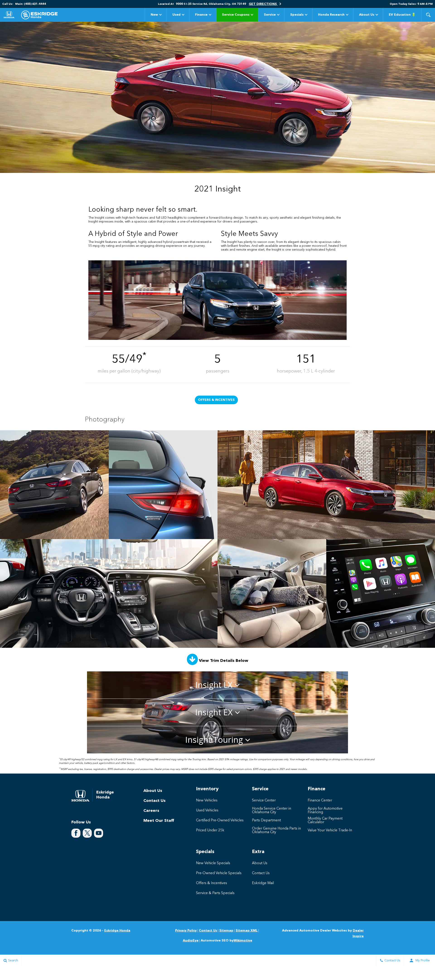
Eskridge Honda (117, 930)
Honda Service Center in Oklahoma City (271, 810)
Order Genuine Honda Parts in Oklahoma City (276, 830)
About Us (366, 14)
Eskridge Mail (263, 883)
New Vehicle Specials (213, 863)
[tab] (217, 685)
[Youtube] (98, 833)
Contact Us (154, 801)
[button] (428, 15)
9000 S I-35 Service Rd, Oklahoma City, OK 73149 (211, 4)
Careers (151, 811)
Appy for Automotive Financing (325, 810)
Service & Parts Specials (215, 893)
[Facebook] (75, 833)
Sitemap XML (247, 930)
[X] (87, 833)
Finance (201, 14)
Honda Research (331, 15)
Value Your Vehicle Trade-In (330, 830)
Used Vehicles (207, 810)
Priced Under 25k (210, 830)
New (154, 14)
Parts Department (266, 820)
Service (270, 14)
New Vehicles (207, 800)
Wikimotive (243, 940)
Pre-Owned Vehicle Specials (219, 873)
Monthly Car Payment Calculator (325, 820)
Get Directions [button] (263, 4)
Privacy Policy (186, 930)
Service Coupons (235, 15)
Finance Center (320, 800)
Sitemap (226, 930)
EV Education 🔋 (402, 14)
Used (176, 14)
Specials (297, 14)
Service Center (264, 800)
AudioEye (190, 940)
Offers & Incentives (216, 400)
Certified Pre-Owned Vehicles (220, 820)
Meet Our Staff (158, 821)
